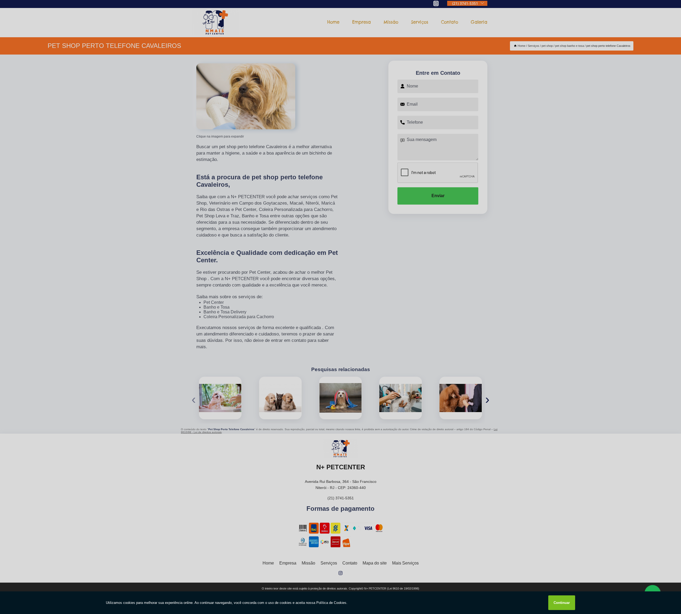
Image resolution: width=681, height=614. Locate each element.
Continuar (562, 603)
